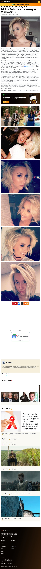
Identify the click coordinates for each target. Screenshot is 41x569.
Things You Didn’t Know (5, 549)
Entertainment (3, 546)
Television (2, 543)
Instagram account (29, 66)
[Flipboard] (16, 303)
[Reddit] (24, 303)
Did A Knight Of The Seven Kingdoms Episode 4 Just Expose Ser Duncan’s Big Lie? (17, 493)
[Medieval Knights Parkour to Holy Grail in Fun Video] (20, 506)
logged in (7, 375)
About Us (12, 548)
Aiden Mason (4, 14)
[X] (22, 303)
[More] (27, 303)
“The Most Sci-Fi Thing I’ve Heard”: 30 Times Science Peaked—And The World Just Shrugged (19, 433)
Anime (2, 548)
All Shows (2, 553)
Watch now (27, 4)
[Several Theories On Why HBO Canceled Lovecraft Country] (20, 456)
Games (2, 551)
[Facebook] (19, 303)
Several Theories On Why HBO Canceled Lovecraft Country (12, 468)
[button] (39, 2)
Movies (2, 544)
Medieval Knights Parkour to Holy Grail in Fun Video (11, 518)
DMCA (12, 544)
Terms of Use (13, 546)
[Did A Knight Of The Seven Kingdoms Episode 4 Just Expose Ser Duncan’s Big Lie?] (20, 481)
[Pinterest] (13, 303)
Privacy (12, 543)
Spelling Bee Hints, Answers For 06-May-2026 (10, 438)
